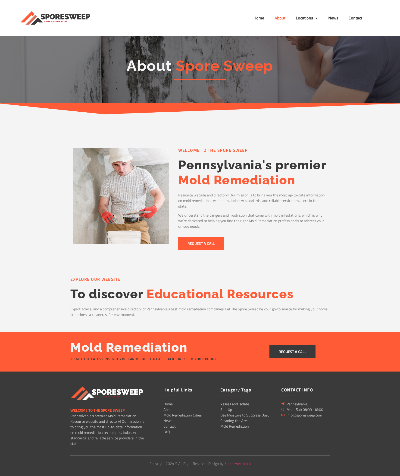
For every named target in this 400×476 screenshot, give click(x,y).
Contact (355, 18)
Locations (304, 18)
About (280, 18)
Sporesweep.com (238, 463)
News (333, 18)
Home (258, 18)
